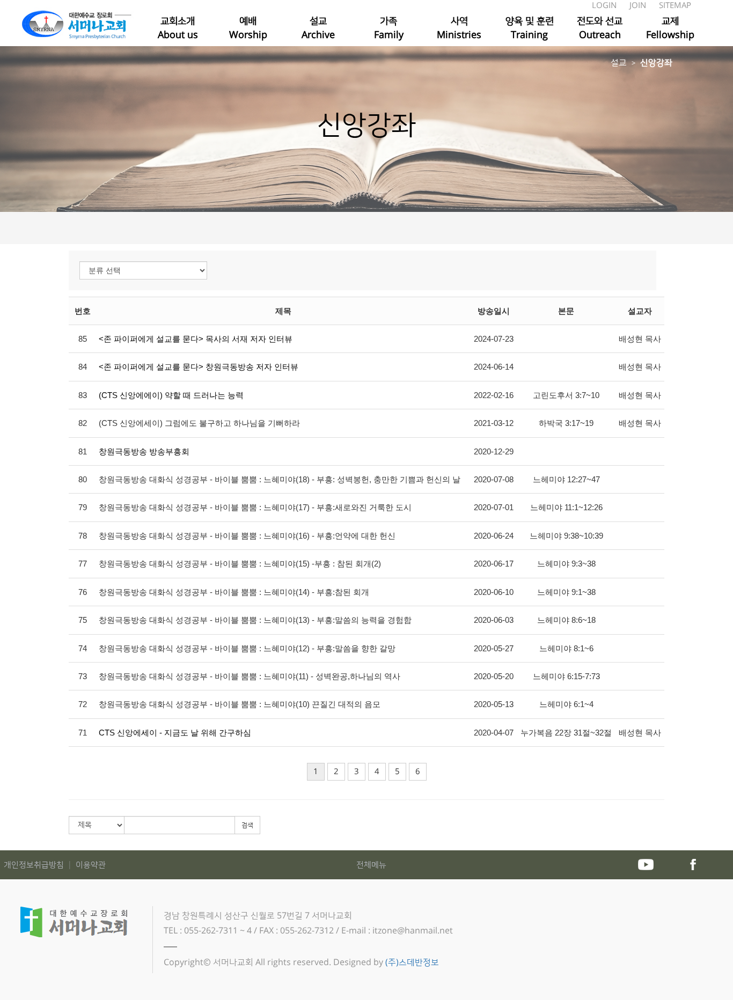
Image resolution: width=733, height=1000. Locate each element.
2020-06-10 (494, 592)
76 (82, 592)
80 (82, 479)
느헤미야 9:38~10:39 (566, 535)
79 (82, 507)
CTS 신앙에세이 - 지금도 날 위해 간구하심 (175, 732)
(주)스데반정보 (412, 962)
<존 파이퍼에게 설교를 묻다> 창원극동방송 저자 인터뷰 (198, 366)
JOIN (638, 5)
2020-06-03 (494, 619)
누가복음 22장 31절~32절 (566, 732)
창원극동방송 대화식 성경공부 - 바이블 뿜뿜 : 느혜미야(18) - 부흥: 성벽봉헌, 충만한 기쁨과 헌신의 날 (279, 479)
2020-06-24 (494, 535)
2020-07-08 (494, 479)
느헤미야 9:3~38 (566, 563)
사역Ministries (459, 28)
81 (82, 451)
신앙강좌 (656, 63)
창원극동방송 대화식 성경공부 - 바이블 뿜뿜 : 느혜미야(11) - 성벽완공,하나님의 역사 (249, 676)
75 (82, 619)
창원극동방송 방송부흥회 (144, 451)
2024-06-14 (494, 366)
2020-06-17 (494, 563)
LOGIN (605, 5)
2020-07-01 (494, 507)
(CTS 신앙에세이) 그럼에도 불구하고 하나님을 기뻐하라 (199, 423)
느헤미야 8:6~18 (566, 619)
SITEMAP (675, 5)
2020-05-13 (494, 704)
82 (82, 423)
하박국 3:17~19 (566, 423)
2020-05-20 (494, 676)
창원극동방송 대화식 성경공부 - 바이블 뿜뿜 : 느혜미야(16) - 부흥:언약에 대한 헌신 (247, 535)
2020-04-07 (494, 732)
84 (82, 366)
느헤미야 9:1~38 (566, 592)
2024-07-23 (494, 338)
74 (82, 648)
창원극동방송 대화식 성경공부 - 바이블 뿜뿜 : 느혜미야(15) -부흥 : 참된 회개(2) (240, 563)
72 (82, 704)
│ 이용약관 (86, 865)
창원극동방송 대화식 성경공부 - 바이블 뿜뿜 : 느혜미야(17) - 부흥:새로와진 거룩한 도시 (255, 507)
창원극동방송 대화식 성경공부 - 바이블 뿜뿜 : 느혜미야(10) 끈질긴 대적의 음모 (239, 704)
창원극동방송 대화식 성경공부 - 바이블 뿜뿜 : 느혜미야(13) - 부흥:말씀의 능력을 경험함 (255, 619)
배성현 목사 (640, 338)
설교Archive (318, 28)
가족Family (389, 28)
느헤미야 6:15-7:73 (566, 676)
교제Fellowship (670, 28)
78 (82, 535)
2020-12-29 (494, 451)
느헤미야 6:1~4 (566, 704)
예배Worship (248, 28)
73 (82, 676)
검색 (247, 825)
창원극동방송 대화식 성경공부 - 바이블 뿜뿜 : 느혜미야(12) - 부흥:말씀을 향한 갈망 (247, 648)
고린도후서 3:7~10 (566, 395)
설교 (619, 63)
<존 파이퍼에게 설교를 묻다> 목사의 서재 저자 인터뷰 (195, 338)
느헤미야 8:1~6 (566, 648)
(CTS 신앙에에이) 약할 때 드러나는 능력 (171, 395)
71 (82, 732)
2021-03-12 (494, 423)
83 (82, 395)
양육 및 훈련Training (529, 28)
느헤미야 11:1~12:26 (566, 507)
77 (82, 563)
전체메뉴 (371, 865)
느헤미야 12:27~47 (566, 479)
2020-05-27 (494, 648)
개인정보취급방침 (35, 865)
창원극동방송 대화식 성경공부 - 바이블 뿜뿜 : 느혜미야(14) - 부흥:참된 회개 (234, 592)
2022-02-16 (494, 395)
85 (82, 338)
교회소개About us (178, 28)
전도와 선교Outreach (599, 28)
